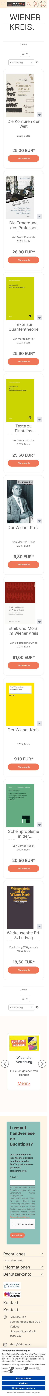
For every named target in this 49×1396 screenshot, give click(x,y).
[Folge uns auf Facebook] (23, 1285)
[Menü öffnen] (3, 4)
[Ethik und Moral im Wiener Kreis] (20, 601)
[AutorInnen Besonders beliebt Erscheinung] (21, 62)
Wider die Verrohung (24, 1060)
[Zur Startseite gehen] (16, 4)
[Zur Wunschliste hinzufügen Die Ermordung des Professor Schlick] (39, 216)
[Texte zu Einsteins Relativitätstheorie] (20, 399)
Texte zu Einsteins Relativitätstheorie (23, 429)
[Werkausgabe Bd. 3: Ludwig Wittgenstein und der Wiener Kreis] (20, 905)
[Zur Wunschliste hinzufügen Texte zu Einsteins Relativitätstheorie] (39, 419)
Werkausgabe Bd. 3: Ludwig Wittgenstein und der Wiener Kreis (23, 935)
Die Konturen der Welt (23, 124)
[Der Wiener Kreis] (20, 500)
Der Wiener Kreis (23, 527)
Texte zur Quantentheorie (24, 327)
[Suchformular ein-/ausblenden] (29, 4)
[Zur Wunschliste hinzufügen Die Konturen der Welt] (39, 114)
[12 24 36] (25, 53)
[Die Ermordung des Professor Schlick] (20, 195)
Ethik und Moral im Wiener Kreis (24, 631)
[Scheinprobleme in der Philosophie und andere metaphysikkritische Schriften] (20, 804)
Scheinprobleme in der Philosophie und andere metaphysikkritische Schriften (23, 834)
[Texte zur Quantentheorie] (20, 297)
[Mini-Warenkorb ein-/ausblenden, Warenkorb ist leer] (43, 4)
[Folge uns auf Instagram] (23, 1294)
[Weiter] (42, 1063)
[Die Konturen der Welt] (20, 94)
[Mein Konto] (36, 4)
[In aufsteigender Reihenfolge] (37, 62)
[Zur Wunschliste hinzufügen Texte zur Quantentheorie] (39, 317)
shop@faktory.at (20, 1344)
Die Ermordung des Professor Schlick (23, 225)
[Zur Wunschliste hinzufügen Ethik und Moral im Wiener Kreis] (39, 621)
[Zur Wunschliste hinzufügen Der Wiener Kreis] (39, 521)
